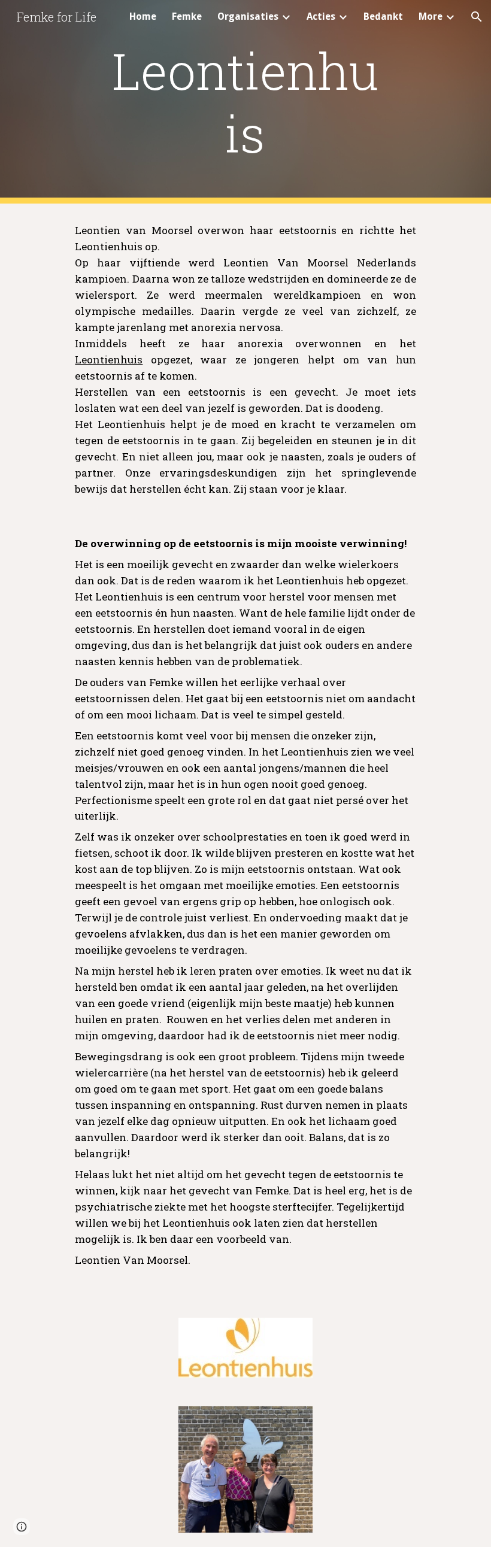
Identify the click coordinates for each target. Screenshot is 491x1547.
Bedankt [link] (383, 16)
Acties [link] (321, 16)
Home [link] (142, 16)
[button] (476, 16)
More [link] (430, 16)
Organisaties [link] (247, 16)
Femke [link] (187, 16)
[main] (246, 101)
